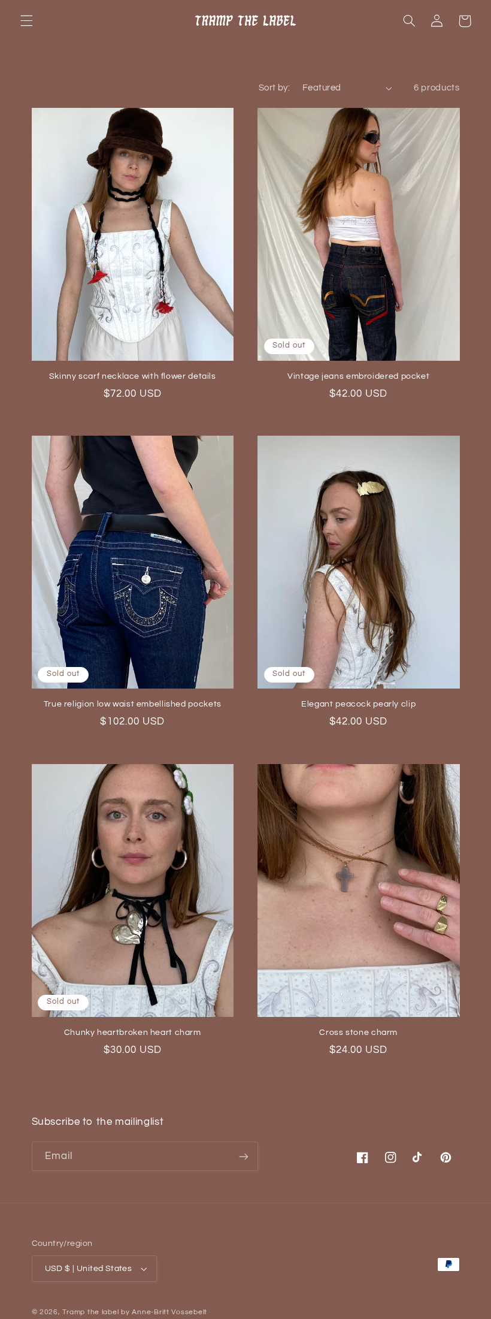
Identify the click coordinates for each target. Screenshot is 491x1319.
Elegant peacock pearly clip (358, 704)
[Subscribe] (243, 1156)
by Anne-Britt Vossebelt (164, 1312)
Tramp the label (90, 1312)
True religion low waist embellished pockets (133, 704)
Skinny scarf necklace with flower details (132, 376)
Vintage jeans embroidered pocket (358, 376)
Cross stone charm (358, 1032)
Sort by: (274, 87)
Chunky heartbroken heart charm (132, 1032)
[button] (26, 21)
